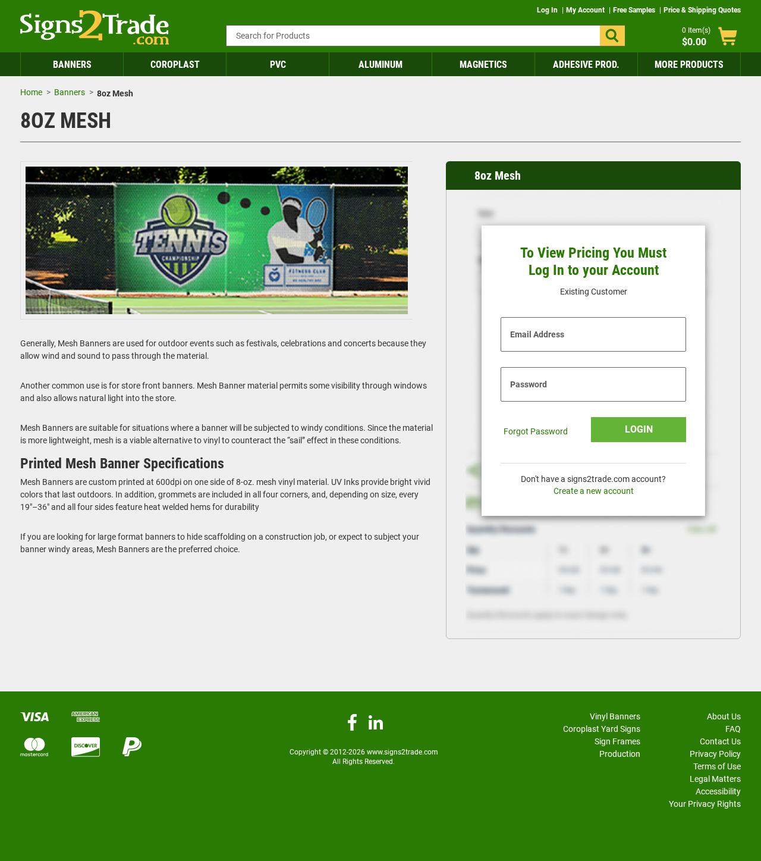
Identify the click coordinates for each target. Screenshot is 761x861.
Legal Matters (715, 779)
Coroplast (175, 64)
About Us (724, 716)
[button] (612, 36)
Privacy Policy (715, 754)
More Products (689, 64)
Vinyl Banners (615, 716)
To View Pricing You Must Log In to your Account (593, 261)
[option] (216, 242)
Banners (72, 64)
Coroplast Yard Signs (601, 729)
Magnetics (483, 64)
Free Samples (635, 10)
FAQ (733, 729)
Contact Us (720, 741)
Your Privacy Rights (705, 804)
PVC (278, 64)
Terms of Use (717, 766)
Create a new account (594, 491)
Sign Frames (617, 741)
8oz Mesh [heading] (497, 175)
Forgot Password (536, 431)
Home (31, 92)
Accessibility (718, 791)
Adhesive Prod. (586, 64)
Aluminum (380, 64)
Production (619, 754)
